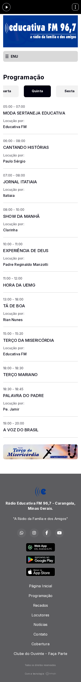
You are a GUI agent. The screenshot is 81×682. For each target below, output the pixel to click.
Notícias (41, 624)
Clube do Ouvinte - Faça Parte (40, 653)
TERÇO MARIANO (20, 374)
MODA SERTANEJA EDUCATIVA (34, 112)
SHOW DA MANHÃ (21, 216)
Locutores (40, 615)
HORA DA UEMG (19, 284)
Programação (41, 595)
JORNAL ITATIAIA (20, 181)
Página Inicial (40, 586)
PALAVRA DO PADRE (23, 395)
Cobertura (41, 644)
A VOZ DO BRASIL (21, 429)
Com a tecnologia (34, 673)
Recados (40, 605)
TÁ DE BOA (14, 305)
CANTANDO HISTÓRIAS (26, 147)
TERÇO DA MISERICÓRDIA (28, 340)
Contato (40, 634)
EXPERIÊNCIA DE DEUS (26, 250)
